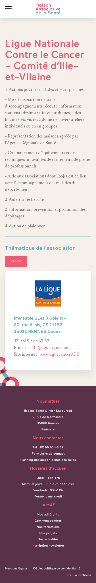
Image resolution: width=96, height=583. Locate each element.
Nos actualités (48, 539)
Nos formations (48, 527)
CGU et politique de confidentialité (56, 568)
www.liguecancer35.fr (60, 354)
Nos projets (48, 533)
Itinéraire (48, 429)
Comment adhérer (48, 521)
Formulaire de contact (48, 454)
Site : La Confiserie (78, 575)
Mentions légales (16, 568)
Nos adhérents (48, 514)
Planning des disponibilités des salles (48, 460)
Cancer (16, 261)
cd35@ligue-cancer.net (49, 348)
